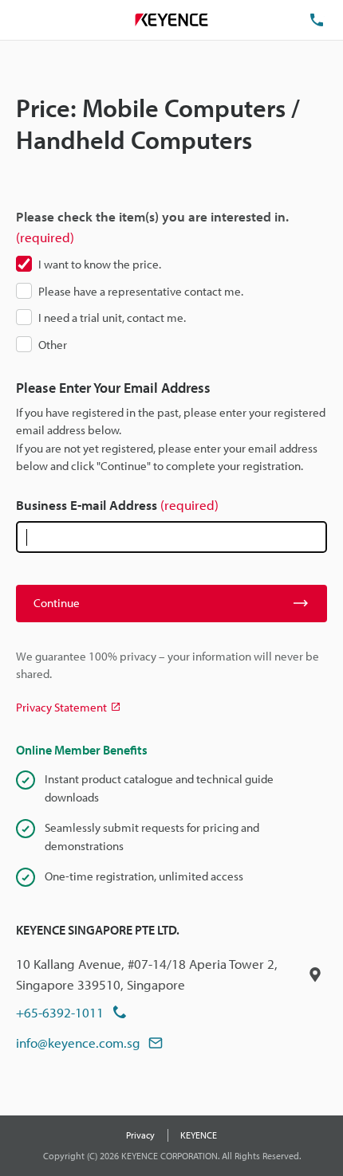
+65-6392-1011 (60, 1012)
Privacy (140, 1135)
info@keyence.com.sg (78, 1042)
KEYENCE (198, 1135)
